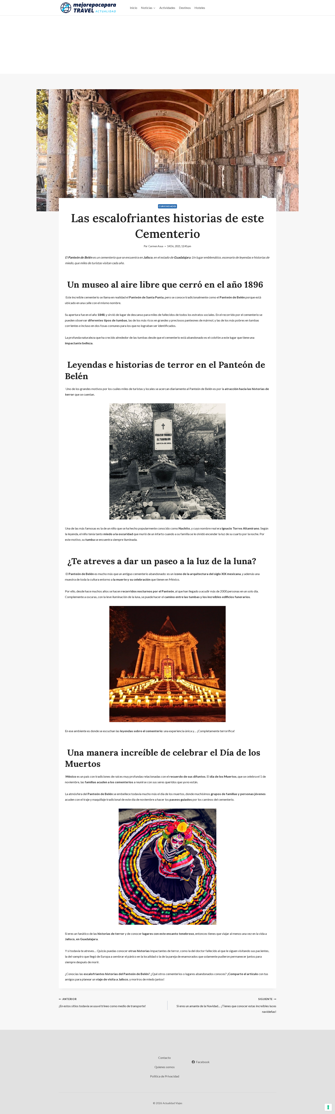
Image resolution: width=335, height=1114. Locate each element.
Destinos (185, 7)
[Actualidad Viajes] (88, 8)
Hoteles (199, 7)
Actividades (167, 7)
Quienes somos (165, 1067)
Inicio (133, 7)
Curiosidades (167, 206)
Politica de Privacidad (164, 1076)
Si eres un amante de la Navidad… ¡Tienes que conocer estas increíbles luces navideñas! (226, 1005)
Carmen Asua (155, 246)
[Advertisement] (167, 45)
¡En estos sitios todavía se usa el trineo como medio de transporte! (102, 1002)
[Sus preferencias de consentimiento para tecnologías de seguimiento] (328, 1107)
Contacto (164, 1057)
